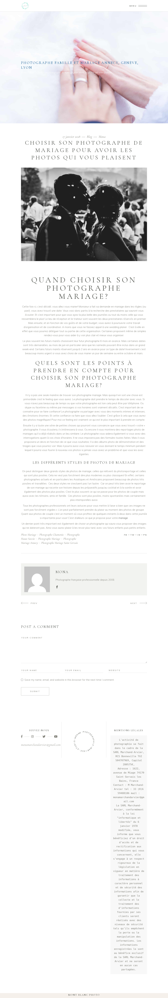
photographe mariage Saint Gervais (59, 543)
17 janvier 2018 (72, 137)
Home (24, 72)
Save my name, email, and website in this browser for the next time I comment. (69, 679)
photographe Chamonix (51, 534)
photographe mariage (49, 538)
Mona (102, 137)
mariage (123, 517)
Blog (31, 72)
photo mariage (28, 534)
